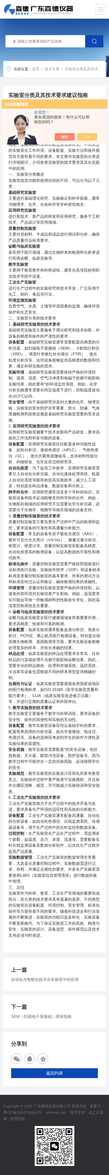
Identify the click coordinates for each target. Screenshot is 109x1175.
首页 (35, 69)
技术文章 (52, 69)
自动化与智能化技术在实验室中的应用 (45, 979)
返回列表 (54, 1073)
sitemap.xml (56, 1112)
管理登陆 (17, 1119)
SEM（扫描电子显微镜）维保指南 (41, 1016)
